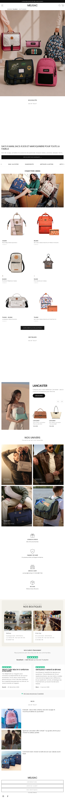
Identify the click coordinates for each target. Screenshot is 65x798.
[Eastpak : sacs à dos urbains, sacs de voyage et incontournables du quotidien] (11, 718)
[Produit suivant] (62, 401)
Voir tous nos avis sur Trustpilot (33, 693)
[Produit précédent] (58, 401)
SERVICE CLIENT (32, 785)
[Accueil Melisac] (32, 778)
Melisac (32, 5)
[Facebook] (7, 796)
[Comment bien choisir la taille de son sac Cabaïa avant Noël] (11, 760)
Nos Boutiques (32, 789)
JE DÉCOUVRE (32, 55)
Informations (32, 782)
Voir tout (32, 103)
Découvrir (39, 395)
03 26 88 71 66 (38, 573)
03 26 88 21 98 (39, 639)
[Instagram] (3, 796)
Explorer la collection (32, 328)
